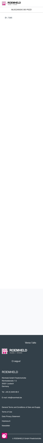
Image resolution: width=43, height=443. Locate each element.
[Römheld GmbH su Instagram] (39, 361)
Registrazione (12, 120)
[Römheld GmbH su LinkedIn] (31, 361)
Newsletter (6, 425)
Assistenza (32, 312)
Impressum (6, 421)
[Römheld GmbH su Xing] (35, 361)
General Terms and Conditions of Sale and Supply (21, 407)
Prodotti (33, 297)
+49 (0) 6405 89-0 (12, 392)
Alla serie (24, 138)
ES (20, 98)
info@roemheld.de (15, 397)
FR (25, 98)
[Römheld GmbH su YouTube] (25, 361)
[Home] (11, 3)
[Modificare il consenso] (4, 435)
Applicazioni (31, 304)
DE (9, 98)
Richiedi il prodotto (24, 161)
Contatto (33, 319)
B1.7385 (8, 17)
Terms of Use (7, 412)
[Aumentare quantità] (39, 154)
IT (4, 98)
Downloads (31, 327)
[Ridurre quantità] (28, 154)
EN (14, 98)
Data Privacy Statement (11, 416)
